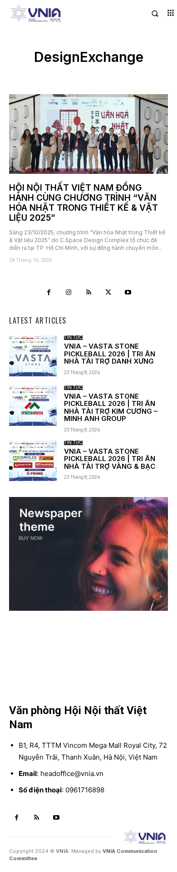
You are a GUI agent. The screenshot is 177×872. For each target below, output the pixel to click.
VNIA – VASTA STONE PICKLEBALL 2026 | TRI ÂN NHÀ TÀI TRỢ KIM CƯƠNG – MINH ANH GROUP (110, 407)
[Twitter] (108, 292)
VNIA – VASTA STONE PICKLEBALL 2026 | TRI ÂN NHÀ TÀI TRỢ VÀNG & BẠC (109, 459)
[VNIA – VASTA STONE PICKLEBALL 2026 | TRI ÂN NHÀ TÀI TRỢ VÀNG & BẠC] (33, 461)
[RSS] (88, 292)
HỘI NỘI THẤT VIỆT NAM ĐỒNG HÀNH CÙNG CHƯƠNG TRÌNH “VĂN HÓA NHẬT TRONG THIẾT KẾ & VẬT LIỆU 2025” (83, 203)
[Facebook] (49, 292)
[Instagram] (69, 292)
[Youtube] (128, 292)
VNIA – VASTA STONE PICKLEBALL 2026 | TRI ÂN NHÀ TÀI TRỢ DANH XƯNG (109, 353)
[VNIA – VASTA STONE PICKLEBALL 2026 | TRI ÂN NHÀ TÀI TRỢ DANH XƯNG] (33, 355)
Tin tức (73, 337)
